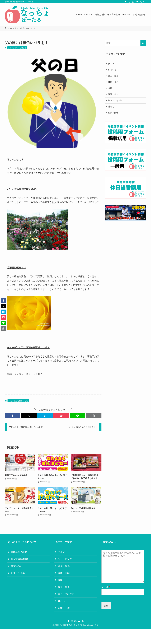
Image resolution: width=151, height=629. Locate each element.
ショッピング (114, 69)
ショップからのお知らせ (17, 48)
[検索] (144, 1)
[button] (12, 415)
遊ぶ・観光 (113, 76)
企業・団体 (113, 112)
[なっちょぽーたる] (27, 14)
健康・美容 (113, 82)
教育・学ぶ (113, 94)
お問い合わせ (18, 566)
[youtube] (137, 1)
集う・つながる (115, 100)
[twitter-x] (129, 1)
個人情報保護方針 (20, 559)
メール (105, 587)
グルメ (111, 63)
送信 (106, 605)
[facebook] (125, 1)
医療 (110, 88)
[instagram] (133, 1)
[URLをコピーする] (93, 415)
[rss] (140, 1)
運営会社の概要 (19, 552)
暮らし (111, 106)
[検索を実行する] (143, 43)
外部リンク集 (18, 573)
